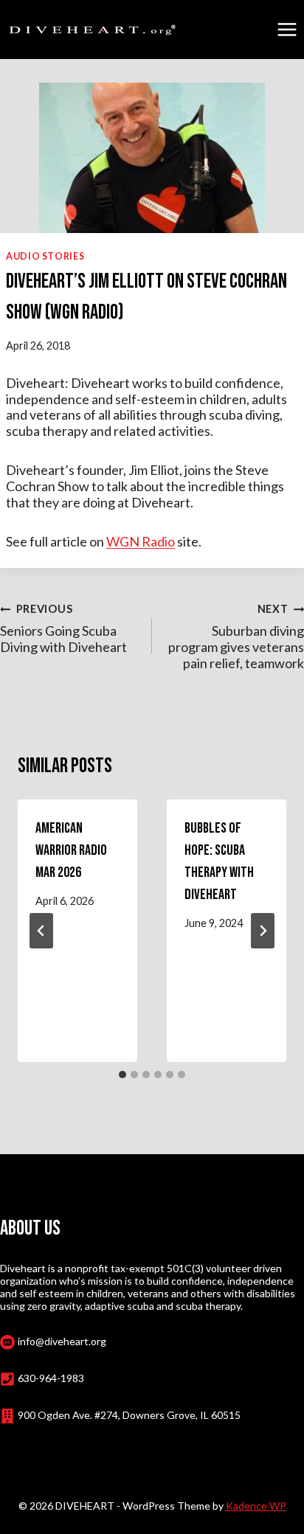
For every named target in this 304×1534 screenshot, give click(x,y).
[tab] (122, 1074)
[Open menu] (286, 29)
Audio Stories (45, 256)
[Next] (262, 930)
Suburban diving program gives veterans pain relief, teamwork (236, 637)
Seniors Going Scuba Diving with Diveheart (63, 629)
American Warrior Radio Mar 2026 (71, 850)
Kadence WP (256, 1505)
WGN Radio (140, 541)
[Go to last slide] (41, 930)
